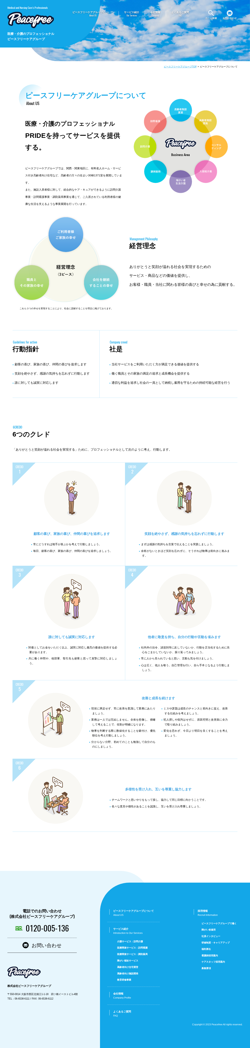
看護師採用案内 (210, 955)
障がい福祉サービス (127, 960)
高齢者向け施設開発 (127, 973)
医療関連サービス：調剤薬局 (132, 954)
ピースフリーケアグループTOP (180, 66)
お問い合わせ (47, 945)
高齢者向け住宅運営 (127, 967)
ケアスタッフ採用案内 (213, 961)
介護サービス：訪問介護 (130, 941)
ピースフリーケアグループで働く (219, 923)
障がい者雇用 (209, 929)
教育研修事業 (124, 979)
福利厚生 (206, 949)
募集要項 (206, 968)
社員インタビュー (211, 936)
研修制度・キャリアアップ (216, 942)
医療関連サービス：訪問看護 (132, 947)
